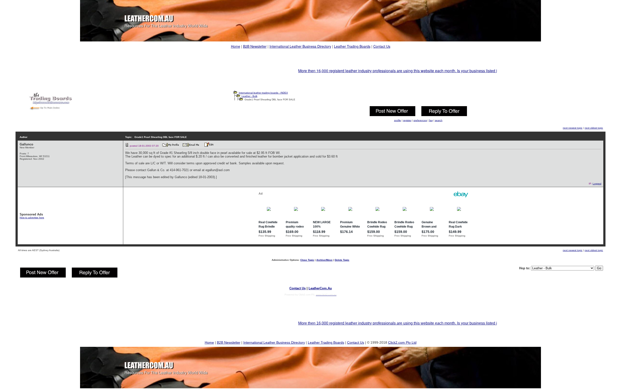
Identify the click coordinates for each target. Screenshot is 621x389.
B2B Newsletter (255, 46)
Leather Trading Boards (352, 46)
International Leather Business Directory (300, 46)
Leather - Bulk (249, 96)
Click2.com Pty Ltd (402, 342)
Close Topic (307, 260)
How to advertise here (32, 217)
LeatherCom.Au (320, 288)
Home (235, 46)
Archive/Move (324, 260)
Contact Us (381, 46)
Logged (597, 183)
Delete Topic (342, 260)
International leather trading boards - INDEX (263, 92)
